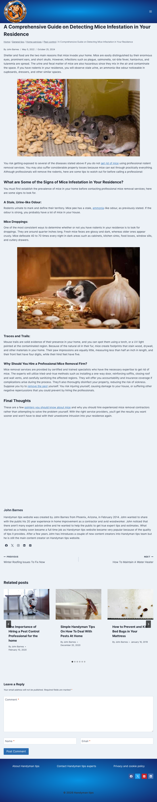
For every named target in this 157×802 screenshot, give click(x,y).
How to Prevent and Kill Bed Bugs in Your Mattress (129, 631)
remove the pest (38, 386)
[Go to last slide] (8, 624)
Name (10, 741)
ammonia (98, 208)
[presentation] (27, 604)
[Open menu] (150, 11)
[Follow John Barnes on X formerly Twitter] (12, 545)
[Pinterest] (144, 776)
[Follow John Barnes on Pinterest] (30, 545)
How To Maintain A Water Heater (133, 559)
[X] (137, 776)
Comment (12, 699)
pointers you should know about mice (48, 407)
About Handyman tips (25, 766)
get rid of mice (110, 163)
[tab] (72, 661)
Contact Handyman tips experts (76, 766)
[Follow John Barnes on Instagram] (18, 545)
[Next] (148, 624)
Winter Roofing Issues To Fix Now (24, 559)
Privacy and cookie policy (129, 766)
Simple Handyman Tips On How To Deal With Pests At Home (78, 631)
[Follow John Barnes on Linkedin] (24, 545)
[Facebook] (131, 776)
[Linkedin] (150, 776)
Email (86, 741)
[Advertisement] (78, 459)
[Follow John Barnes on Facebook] (6, 545)
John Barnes (18, 646)
